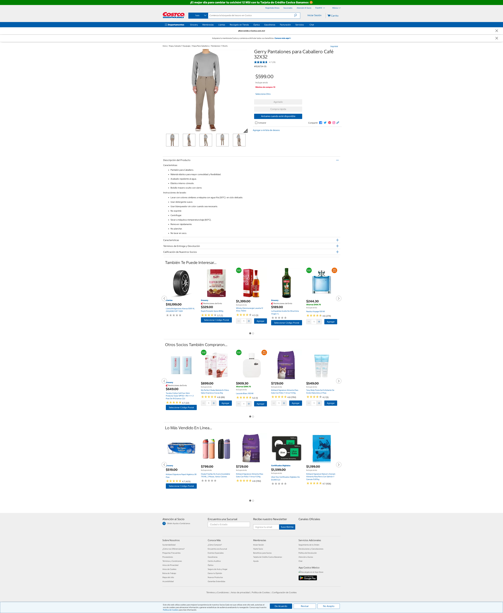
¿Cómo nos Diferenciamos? (173, 549)
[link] (320, 122)
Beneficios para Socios (262, 553)
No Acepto (328, 606)
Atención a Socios (306, 557)
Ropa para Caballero (200, 46)
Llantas (221, 24)
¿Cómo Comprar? (215, 545)
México (335, 8)
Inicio (165, 46)
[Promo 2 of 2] (253, 334)
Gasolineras (269, 24)
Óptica (256, 24)
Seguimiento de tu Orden (309, 545)
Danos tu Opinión (215, 573)
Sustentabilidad (169, 545)
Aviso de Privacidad (170, 565)
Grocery (194, 24)
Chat (312, 24)
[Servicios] (304, 24)
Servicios (299, 24)
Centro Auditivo (214, 561)
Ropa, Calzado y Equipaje (179, 46)
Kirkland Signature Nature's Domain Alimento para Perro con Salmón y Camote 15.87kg (320, 477)
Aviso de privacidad (240, 592)
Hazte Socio (258, 549)
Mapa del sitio (168, 577)
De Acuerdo (281, 606)
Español (318, 8)
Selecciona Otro (263, 94)
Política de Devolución (308, 553)
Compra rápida (278, 109)
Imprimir (334, 46)
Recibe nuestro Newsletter (270, 519)
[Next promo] (338, 298)
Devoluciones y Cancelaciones (311, 549)
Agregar (260, 321)
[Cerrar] (496, 30)
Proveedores (167, 557)
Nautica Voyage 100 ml (315, 311)
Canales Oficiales (309, 519)
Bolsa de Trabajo (169, 573)
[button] (297, 15)
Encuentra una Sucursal (222, 519)
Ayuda (255, 561)
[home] (173, 15)
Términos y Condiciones (172, 561)
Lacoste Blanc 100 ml (244, 393)
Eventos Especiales (216, 553)
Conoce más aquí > (283, 38)
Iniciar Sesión (314, 15)
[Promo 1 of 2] (250, 334)
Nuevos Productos (215, 577)
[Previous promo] (164, 298)
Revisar (305, 606)
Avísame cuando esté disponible (278, 116)
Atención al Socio (173, 519)
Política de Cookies (170, 610)
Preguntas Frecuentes (171, 553)
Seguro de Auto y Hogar (217, 569)
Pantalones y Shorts (219, 46)
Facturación (285, 24)
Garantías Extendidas (216, 581)
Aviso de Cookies (169, 569)
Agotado (278, 101)
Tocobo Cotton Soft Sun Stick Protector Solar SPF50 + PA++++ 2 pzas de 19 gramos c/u (180, 396)
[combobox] (198, 15)
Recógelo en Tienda (239, 24)
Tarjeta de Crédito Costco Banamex (267, 557)
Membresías (208, 24)
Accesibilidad (168, 581)
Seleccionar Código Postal (216, 320)
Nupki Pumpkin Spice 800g (212, 311)
